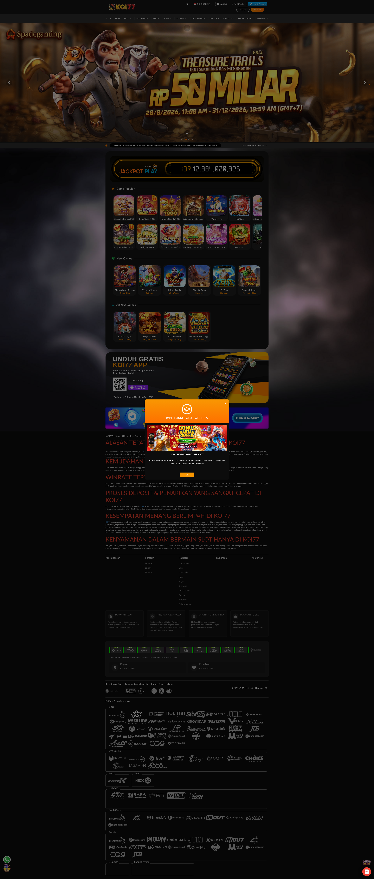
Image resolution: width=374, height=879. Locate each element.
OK (187, 475)
